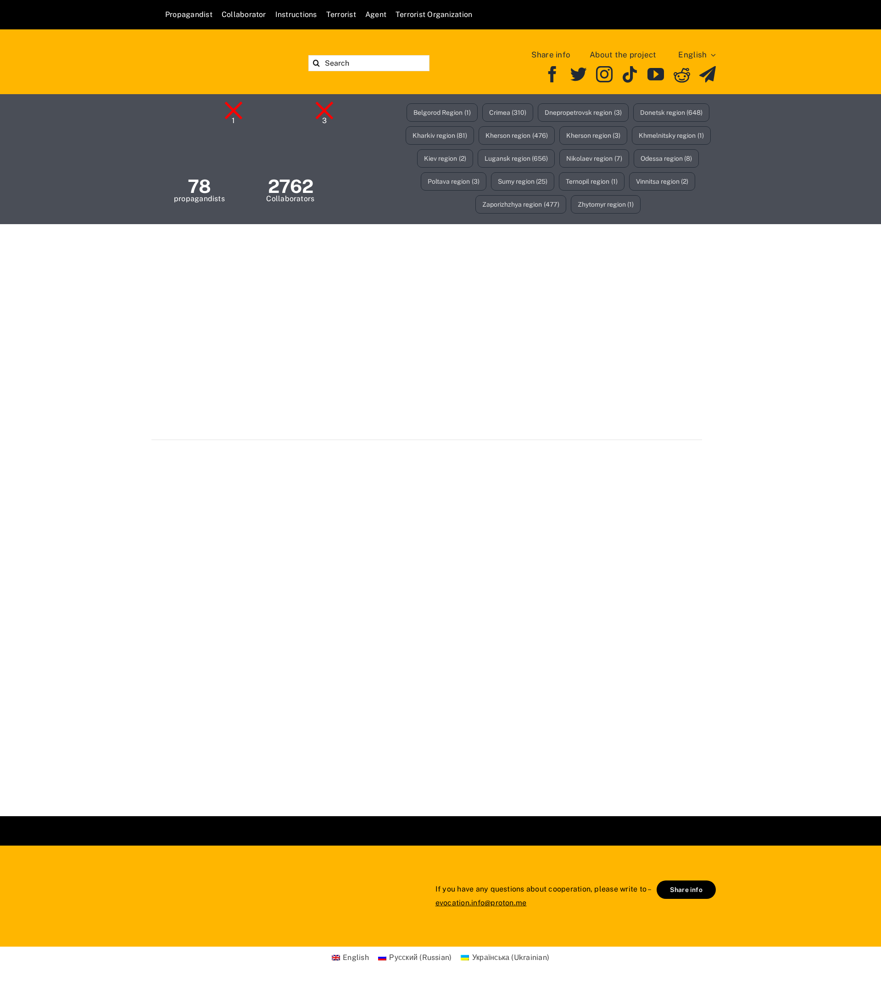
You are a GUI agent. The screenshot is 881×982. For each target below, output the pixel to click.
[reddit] (682, 74)
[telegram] (707, 74)
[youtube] (655, 74)
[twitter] (578, 74)
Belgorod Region (442, 112)
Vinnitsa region (662, 181)
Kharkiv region (440, 135)
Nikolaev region (594, 158)
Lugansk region (516, 158)
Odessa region (666, 158)
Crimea (508, 112)
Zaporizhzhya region (520, 204)
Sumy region (523, 181)
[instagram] (604, 74)
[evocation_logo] (218, 50)
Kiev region (445, 158)
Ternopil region (592, 181)
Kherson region (516, 135)
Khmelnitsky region (671, 135)
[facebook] (552, 74)
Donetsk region (671, 112)
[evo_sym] (188, 876)
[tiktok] (630, 74)
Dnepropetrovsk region (583, 112)
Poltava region (454, 181)
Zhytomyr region (606, 204)
